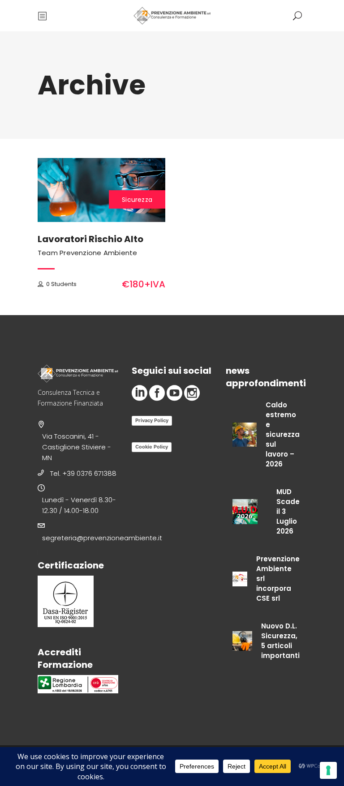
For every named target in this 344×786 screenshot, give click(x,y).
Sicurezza (137, 199)
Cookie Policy (151, 447)
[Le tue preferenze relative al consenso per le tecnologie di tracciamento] (328, 770)
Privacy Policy (151, 420)
